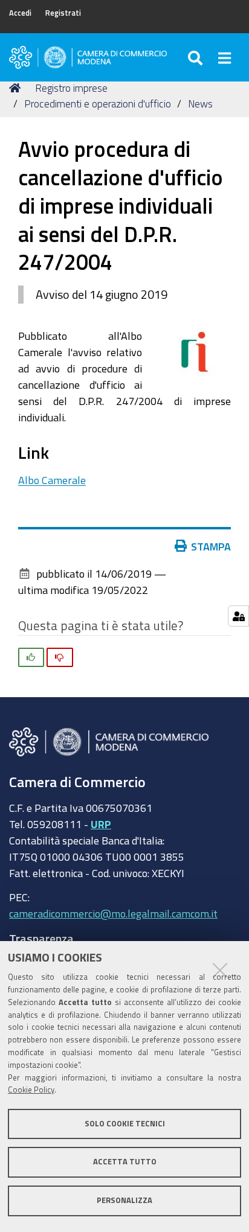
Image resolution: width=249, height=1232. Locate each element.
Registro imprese (71, 88)
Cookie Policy (31, 1090)
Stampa (211, 546)
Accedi (20, 13)
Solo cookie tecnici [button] (125, 1124)
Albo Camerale (52, 479)
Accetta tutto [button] (125, 1162)
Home (17, 88)
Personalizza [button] (124, 1200)
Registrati (63, 13)
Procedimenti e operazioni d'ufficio (97, 103)
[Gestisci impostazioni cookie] (238, 616)
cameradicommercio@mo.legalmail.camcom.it (113, 913)
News (200, 103)
